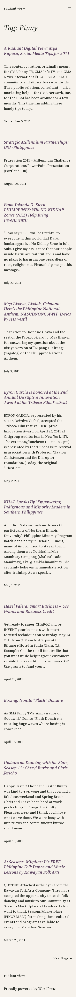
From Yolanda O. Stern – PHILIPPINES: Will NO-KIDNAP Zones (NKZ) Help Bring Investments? (34, 212)
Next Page (62, 958)
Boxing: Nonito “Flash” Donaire (33, 700)
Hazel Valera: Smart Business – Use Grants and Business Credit (36, 609)
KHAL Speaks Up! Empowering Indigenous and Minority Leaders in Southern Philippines (37, 507)
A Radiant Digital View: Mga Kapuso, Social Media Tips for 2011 (37, 51)
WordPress (47, 988)
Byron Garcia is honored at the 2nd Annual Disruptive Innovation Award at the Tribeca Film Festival (36, 397)
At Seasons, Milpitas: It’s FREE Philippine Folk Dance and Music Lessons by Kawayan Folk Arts (34, 867)
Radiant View (14, 8)
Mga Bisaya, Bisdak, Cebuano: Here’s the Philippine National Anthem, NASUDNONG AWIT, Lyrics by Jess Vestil (37, 311)
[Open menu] (69, 8)
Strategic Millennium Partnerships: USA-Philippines (36, 145)
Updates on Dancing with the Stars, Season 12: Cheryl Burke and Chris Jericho (36, 767)
